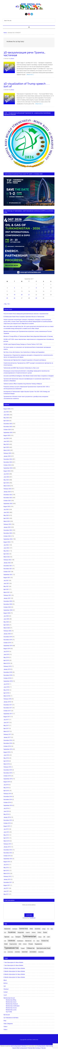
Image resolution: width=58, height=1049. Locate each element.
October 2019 (7, 642)
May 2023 (6, 515)
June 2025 (6, 441)
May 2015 (6, 787)
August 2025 (7, 435)
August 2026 (7, 409)
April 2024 (6, 483)
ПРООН (24, 944)
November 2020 (8, 604)
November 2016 (8, 743)
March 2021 (7, 592)
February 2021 (7, 595)
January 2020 (7, 633)
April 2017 (6, 728)
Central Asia (23, 929)
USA (5, 940)
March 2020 (7, 628)
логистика (10, 951)
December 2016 (8, 740)
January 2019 (7, 669)
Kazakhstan (12, 932)
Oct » (8, 304)
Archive (5, 983)
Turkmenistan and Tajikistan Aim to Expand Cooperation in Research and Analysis (25, 360)
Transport (17, 937)
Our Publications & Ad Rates (11, 1017)
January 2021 (7, 598)
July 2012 (6, 864)
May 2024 (6, 480)
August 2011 (7, 885)
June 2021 (6, 583)
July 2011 (6, 888)
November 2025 (8, 426)
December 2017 (8, 705)
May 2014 (6, 814)
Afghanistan (7, 928)
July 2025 (6, 438)
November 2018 (8, 675)
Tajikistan (6, 937)
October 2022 (7, 536)
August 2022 (7, 542)
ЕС (34, 940)
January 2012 (7, 879)
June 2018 (6, 687)
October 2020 (7, 607)
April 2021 (6, 589)
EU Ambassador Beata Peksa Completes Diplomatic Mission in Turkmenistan (24, 316)
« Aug (5, 304)
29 (36, 298)
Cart (5, 986)
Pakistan (33, 932)
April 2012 (6, 870)
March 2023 (7, 521)
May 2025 (6, 444)
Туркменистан (11, 948)
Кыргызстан (13, 944)
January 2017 (7, 737)
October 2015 (7, 776)
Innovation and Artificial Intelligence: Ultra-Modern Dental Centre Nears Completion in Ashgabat (29, 376)
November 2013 (8, 820)
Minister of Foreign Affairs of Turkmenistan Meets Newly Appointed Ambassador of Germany (28, 336)
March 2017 (7, 731)
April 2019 (6, 660)
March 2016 (7, 764)
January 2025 (7, 456)
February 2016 (7, 767)
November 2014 (8, 799)
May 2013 (6, 835)
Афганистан (28, 940)
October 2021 (7, 571)
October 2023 (7, 500)
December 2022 (8, 530)
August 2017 (7, 716)
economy (37, 928)
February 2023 (7, 524)
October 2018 (7, 678)
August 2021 (7, 577)
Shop (5, 1020)
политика (17, 952)
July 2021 (6, 580)
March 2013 (7, 841)
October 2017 (7, 710)
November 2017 (8, 707)
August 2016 (7, 752)
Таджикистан (38, 944)
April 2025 (6, 447)
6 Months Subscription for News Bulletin (14, 974)
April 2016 (6, 761)
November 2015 (8, 773)
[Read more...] (30, 74)
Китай (5, 944)
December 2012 (8, 850)
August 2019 (7, 648)
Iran (5, 932)
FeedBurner (32, 918)
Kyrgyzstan (21, 932)
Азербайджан (20, 940)
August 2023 (7, 506)
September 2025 (8, 432)
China (31, 928)
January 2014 (7, 817)
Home (5, 32)
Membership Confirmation (12, 1006)
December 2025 (8, 423)
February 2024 (7, 488)
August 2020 (7, 613)
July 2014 (6, 808)
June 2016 (6, 755)
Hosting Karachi (41, 1046)
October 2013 (7, 823)
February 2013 (7, 844)
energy (43, 928)
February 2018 (7, 699)
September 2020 (8, 610)
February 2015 (7, 793)
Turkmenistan (29, 936)
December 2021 (8, 565)
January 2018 (7, 702)
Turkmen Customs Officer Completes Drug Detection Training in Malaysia (23, 383)
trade (12, 936)
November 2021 (8, 568)
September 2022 (8, 539)
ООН (20, 944)
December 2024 (8, 459)
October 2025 (7, 429)
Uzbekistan (11, 941)
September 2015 (8, 779)
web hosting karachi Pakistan (18, 1046)
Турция (22, 948)
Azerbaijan (15, 928)
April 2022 (6, 554)
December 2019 (8, 636)
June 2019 (6, 654)
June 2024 (6, 477)
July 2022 (6, 545)
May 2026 (6, 417)
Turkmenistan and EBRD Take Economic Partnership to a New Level (21, 368)
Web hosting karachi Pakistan (24, 1048)
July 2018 (6, 684)
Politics (39, 932)
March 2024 (7, 486)
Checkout (6, 989)
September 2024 (8, 468)
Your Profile (9, 1011)
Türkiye (39, 936)
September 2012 (8, 858)
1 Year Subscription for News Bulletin (13, 962)
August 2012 (7, 861)
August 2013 (7, 826)
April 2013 (6, 838)
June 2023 (6, 512)
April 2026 (6, 420)
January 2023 (7, 527)
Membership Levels (11, 1010)
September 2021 (8, 574)
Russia (45, 932)
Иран (38, 940)
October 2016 (7, 746)
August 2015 (7, 781)
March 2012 (7, 873)
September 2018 (8, 681)
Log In (5, 995)
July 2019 (6, 651)
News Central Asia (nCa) (29, 6)
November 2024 (8, 462)
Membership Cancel (11, 1002)
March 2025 (7, 450)
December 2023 (8, 494)
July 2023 (6, 509)
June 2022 (6, 548)
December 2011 (8, 882)
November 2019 (8, 639)
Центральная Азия (43, 948)
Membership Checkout (12, 1004)
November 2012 (8, 853)
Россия (31, 944)
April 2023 (6, 518)
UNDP (48, 936)
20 (21, 294)
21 (29, 294)
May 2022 (6, 551)
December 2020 (8, 601)
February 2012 (7, 876)
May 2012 (6, 867)
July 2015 (6, 784)
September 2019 (8, 645)
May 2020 (6, 622)
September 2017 (8, 713)
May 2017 (6, 725)
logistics (28, 932)
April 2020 (6, 625)
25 (7, 298)
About (5, 980)
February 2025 (7, 453)
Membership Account (9, 998)
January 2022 (7, 562)
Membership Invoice (11, 1008)
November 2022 (8, 533)
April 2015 (6, 790)
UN (44, 936)
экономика (33, 952)
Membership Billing (11, 1000)
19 (14, 294)
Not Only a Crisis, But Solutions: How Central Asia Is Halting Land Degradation (24, 352)
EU (48, 928)
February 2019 (7, 666)
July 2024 (6, 474)
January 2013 (7, 847)
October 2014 (7, 802)
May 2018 (6, 690)
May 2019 (6, 657)
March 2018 (7, 696)
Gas (52, 928)
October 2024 (7, 465)
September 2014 (8, 805)
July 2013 (6, 829)
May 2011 (6, 894)
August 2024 (7, 471)
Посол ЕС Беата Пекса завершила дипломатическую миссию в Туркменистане (26, 313)
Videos (5, 1026)
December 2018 (8, 672)
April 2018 (6, 693)
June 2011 (6, 891)
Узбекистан (30, 948)
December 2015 (8, 770)
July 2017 (6, 719)
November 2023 (8, 497)
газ (5, 951)
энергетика (40, 951)
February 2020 (7, 631)
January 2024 (7, 491)
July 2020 (6, 616)
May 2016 (6, 758)
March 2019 (7, 663)
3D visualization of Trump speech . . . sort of (26, 85)
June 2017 (6, 722)
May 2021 (6, 586)
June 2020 (6, 619)
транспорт (24, 952)
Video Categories (8, 1023)
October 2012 (7, 855)
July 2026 (6, 412)
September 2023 (8, 503)
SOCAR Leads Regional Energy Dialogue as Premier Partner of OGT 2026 (23, 344)
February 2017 (7, 734)
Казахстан (44, 941)
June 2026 (6, 414)
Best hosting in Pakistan (39, 1048)
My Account (7, 1014)
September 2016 (8, 749)
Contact (6, 992)
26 (14, 298)
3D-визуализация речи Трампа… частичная (24, 54)
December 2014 (8, 796)
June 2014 (6, 811)
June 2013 (6, 832)
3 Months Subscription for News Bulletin (14, 968)
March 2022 (7, 557)
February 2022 (7, 560)
